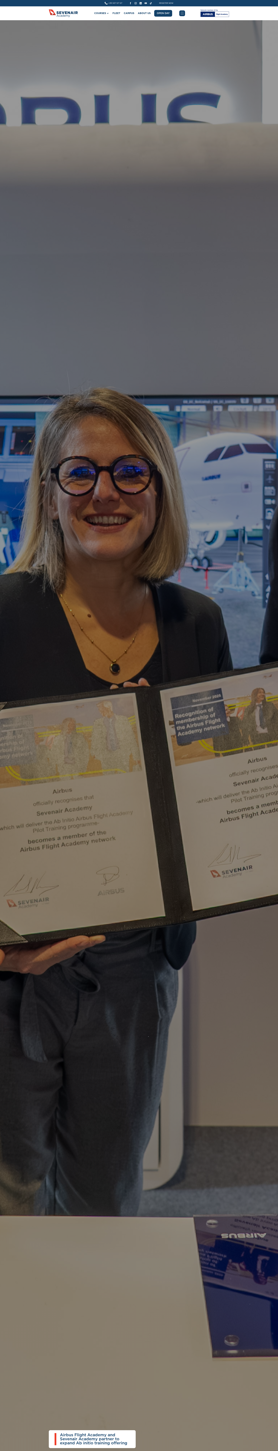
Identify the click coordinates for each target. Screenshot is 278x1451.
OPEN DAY (163, 13)
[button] (101, 13)
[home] (63, 13)
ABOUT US (144, 13)
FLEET (116, 13)
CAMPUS (129, 13)
